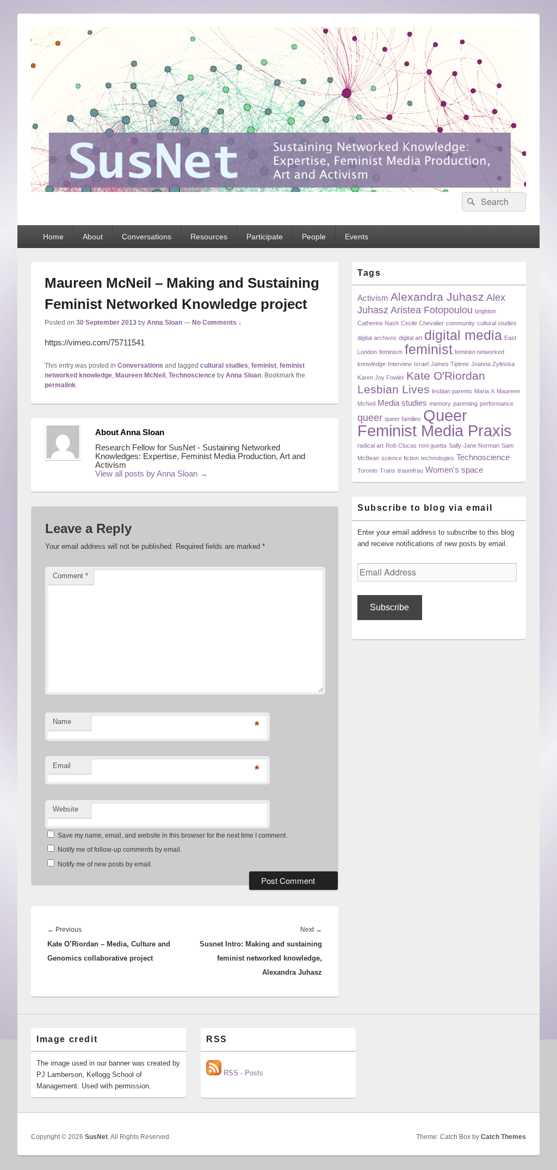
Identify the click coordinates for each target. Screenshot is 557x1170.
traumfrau (410, 470)
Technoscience (192, 375)
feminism (391, 352)
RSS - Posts (242, 1073)
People (314, 236)
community (460, 323)
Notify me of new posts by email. (105, 864)
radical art (370, 445)
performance (496, 403)
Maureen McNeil (140, 375)
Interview (400, 364)
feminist (263, 365)
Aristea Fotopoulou (432, 309)
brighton (485, 311)
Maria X (484, 391)
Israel (421, 364)
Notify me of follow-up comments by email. (120, 849)
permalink (60, 385)
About (93, 236)
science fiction (400, 458)
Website (65, 809)
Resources (208, 236)
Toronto (367, 470)
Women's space (454, 469)
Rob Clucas (401, 445)
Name (62, 721)
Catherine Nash (378, 323)
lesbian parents (452, 391)
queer (369, 417)
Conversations (146, 236)
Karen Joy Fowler (380, 377)
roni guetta (433, 445)
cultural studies (224, 365)
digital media (463, 335)
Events (356, 236)
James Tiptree (450, 364)
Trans (387, 470)
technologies (437, 458)
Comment (70, 576)
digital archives (377, 338)
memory (440, 403)
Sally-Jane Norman (474, 445)
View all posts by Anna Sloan (151, 473)
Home (53, 236)
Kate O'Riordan (445, 375)
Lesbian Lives (393, 389)
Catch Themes (503, 1137)
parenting (465, 403)
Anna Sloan (164, 322)
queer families (403, 419)
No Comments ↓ (217, 322)
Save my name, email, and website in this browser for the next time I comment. (172, 835)
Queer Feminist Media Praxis (434, 422)
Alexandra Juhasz (437, 296)
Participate (264, 236)
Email (62, 766)
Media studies (402, 402)
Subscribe (389, 607)
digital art (410, 338)
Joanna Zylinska (493, 364)
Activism (372, 297)
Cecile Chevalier (422, 323)
